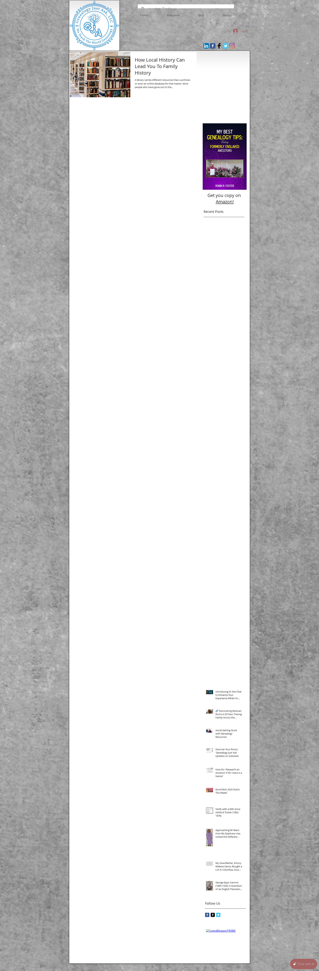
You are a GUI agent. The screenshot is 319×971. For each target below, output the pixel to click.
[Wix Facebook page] (212, 46)
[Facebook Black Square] (213, 915)
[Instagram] (232, 46)
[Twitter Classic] (225, 46)
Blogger (225, 110)
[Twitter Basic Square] (218, 915)
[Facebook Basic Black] (219, 46)
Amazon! (225, 202)
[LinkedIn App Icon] (206, 46)
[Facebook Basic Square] (207, 915)
